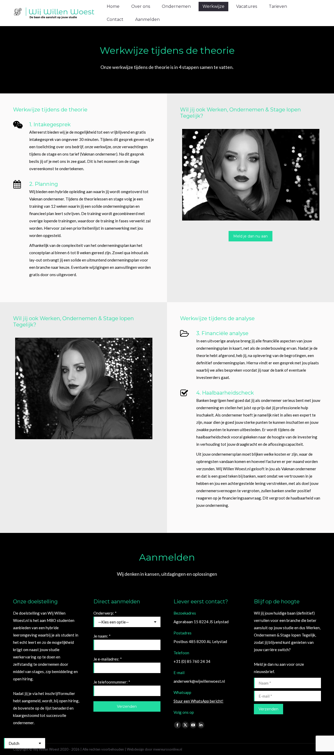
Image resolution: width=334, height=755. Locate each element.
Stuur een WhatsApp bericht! (198, 701)
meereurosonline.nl (167, 749)
